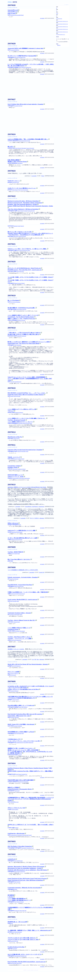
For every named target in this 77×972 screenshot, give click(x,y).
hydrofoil (20, 726)
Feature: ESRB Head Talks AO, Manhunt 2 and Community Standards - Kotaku (30, 206)
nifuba (10, 2)
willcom (20, 309)
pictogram (26, 189)
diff (16, 50)
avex (15, 640)
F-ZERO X (36, 518)
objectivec (21, 271)
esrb (33, 210)
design (10, 524)
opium (20, 532)
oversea (23, 320)
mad (31, 423)
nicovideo (19, 345)
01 (56, 10)
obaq (17, 827)
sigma (17, 699)
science (10, 140)
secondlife (18, 15)
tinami (22, 458)
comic (9, 809)
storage (17, 539)
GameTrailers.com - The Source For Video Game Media (23, 343)
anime (9, 163)
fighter (23, 283)
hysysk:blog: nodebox (14, 465)
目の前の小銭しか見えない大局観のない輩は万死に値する (23, 334)
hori (21, 105)
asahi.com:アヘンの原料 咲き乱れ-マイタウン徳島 (21, 530)
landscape (17, 790)
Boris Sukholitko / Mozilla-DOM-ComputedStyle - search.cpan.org (26, 961)
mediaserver (28, 67)
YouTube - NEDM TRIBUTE (15, 552)
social (9, 532)
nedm (16, 553)
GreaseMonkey (28, 506)
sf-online (14, 675)
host (12, 640)
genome (32, 148)
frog (12, 923)
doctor (20, 140)
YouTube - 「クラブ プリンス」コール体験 (19, 638)
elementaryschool (26, 140)
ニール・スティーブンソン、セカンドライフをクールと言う (24, 741)
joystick (16, 105)
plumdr (19, 733)
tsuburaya (25, 250)
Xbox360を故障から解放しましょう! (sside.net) (21, 705)
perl (18, 271)
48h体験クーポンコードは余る (16, 649)
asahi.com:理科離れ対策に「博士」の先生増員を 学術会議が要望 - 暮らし (28, 139)
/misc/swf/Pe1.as (12, 11)
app (12, 309)
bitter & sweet (12, 13)
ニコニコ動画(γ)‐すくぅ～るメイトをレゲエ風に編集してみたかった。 (27, 418)
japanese (26, 781)
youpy (30, 835)
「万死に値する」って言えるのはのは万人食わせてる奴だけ (24, 332)
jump (13, 809)
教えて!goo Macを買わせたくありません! (19, 559)
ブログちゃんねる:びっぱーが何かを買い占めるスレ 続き (23, 939)
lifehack (13, 539)
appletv (23, 67)
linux (17, 148)
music (15, 309)
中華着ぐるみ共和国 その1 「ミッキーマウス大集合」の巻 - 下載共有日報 (28, 592)
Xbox (38, 659)
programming (41, 506)
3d (15, 717)
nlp (18, 50)
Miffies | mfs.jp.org (13, 523)
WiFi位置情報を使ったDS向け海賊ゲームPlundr (21, 731)
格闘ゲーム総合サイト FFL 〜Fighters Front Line (21, 318)
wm (18, 309)
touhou (18, 901)
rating (19, 210)
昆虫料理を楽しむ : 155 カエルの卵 (17, 921)
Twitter (42, 175)
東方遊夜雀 (11, 895)
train (19, 189)
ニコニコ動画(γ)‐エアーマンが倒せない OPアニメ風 (22, 409)
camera (13, 699)
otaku (12, 458)
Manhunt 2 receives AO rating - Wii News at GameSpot (23, 201)
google (20, 236)
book (12, 226)
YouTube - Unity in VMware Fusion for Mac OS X (21, 620)
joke (9, 561)
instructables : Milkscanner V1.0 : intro (19, 715)
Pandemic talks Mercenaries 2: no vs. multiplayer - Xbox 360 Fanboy (27, 870)
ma (11, 381)
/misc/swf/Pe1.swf (13, 10)
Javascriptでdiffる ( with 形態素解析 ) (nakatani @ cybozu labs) (25, 48)
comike (19, 458)
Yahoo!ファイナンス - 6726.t (16, 476)
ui (26, 774)
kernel (19, 148)
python (23, 469)
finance (10, 478)
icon (18, 182)
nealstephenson (19, 742)
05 (56, 8)
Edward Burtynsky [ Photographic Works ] (20, 789)
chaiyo (21, 250)
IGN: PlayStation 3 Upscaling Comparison (20, 846)
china (12, 593)
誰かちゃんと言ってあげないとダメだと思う (20, 231)
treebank (18, 302)
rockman (21, 412)
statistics (16, 226)
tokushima (14, 532)
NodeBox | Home (13, 467)
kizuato (20, 860)
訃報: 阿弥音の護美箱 (13, 160)
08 (63, 21)
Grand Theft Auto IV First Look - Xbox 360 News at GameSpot (25, 880)
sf (15, 742)
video (15, 271)
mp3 (17, 774)
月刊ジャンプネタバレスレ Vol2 (16, 807)
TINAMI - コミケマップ (14, 457)
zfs (17, 396)
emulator (23, 451)
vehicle (15, 726)
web (19, 226)
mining (22, 226)
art (11, 469)
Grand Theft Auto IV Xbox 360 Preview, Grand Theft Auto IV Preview (27, 878)
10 (65, 21)
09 (61, 18)
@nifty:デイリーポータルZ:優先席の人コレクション (22, 188)
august (19, 586)
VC (33, 518)
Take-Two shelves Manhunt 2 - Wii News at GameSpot (23, 209)
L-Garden (10, 896)
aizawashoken (16, 478)
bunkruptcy (27, 478)
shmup (22, 901)
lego (18, 717)
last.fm (24, 309)
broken (25, 707)
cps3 (27, 451)
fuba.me (58, 45)
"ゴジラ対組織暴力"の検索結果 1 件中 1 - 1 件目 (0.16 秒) (23, 570)
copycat (19, 754)
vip (17, 941)
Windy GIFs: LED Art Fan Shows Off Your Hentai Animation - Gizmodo (28, 664)
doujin (15, 458)
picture (10, 182)
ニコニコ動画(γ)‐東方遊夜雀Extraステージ (19, 900)
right (16, 210)
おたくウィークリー (13, 673)
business (10, 336)
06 (57, 13)
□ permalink (33, 175)
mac (12, 271)
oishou (22, 478)
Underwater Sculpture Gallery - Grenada (19, 613)
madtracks (17, 910)
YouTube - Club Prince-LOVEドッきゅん (19, 636)
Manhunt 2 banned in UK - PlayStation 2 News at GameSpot (25, 202)
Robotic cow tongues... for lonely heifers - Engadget (23, 577)
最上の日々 (11, 146)
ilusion (24, 423)
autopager (20, 835)
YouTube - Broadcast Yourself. (16, 420)
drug (18, 532)
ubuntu (15, 438)
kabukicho (19, 640)
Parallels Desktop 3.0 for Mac (16, 947)
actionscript (13, 15)
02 (57, 18)
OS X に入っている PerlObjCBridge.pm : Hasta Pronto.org (24, 268)
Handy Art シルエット (14, 180)
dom (18, 601)
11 (66, 21)
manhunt (30, 210)
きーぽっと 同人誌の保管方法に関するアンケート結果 (22, 538)
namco (19, 283)
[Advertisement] (31, 30)
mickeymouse (21, 593)
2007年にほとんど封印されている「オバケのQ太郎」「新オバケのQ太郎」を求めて (31, 824)
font (20, 524)
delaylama (22, 631)
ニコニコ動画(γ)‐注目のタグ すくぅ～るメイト (20, 421)
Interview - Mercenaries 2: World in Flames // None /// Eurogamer (26, 866)
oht (20, 478)
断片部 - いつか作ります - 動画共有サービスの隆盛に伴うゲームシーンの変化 (29, 341)
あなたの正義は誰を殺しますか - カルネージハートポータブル (24, 954)
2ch (15, 941)
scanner (12, 717)
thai (18, 250)
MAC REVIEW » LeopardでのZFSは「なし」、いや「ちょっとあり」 (27, 393)
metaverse (31, 742)
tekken (16, 283)
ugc (15, 345)
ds (17, 733)
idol (13, 932)
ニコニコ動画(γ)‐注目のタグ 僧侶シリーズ (19, 627)
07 (62, 21)
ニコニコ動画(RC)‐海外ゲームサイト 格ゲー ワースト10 (23, 315)
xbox (20, 67)
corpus (14, 302)
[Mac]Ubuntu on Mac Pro (15, 437)
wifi (22, 733)
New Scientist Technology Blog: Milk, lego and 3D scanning (25, 714)
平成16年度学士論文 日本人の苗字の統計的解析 (21, 780)
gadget (17, 67)
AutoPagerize (35, 506)
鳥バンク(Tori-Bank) (13, 300)
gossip (10, 932)
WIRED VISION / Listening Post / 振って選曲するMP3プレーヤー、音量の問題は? (30, 771)
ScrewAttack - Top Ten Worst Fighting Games (21, 317)
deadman (14, 163)
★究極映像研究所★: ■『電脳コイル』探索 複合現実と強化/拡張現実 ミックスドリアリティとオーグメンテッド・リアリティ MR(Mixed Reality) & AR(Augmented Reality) (31, 799)
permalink (42, 18)
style (20, 963)
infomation (24, 148)
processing (15, 469)
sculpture (12, 614)
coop (16, 889)
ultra (29, 250)
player (20, 774)
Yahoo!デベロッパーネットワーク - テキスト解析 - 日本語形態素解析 (26, 377)
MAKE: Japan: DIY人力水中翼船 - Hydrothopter (21, 724)
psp (15, 860)
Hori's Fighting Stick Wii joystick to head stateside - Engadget (25, 104)
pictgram (14, 182)
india (21, 614)
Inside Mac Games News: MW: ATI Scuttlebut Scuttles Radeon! (26, 394)
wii (19, 105)
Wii (31, 518)
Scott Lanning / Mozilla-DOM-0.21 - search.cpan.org (22, 599)
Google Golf (41, 572)
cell (15, 901)
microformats (25, 835)
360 (35, 659)
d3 (25, 910)
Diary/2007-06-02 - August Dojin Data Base (20, 584)
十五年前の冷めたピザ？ (14, 739)
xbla (23, 910)
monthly (16, 809)
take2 (22, 210)
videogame (11, 57)
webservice (18, 381)
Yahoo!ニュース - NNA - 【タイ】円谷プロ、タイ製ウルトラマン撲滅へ (27, 248)
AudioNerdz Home (13, 629)
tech (9, 15)
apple (12, 396)
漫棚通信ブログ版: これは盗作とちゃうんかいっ (21, 748)
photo (12, 790)
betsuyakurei (15, 189)
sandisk (23, 774)
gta (15, 881)
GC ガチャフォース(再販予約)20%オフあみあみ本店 (22, 55)
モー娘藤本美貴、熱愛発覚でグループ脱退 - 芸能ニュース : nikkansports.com (29, 930)
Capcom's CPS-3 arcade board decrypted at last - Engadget (25, 449)
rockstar (25, 210)
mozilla (14, 601)
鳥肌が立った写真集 (13, 787)
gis (15, 733)
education (15, 140)
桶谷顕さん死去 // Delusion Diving (17, 161)
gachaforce (21, 57)
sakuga (16, 412)
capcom (16, 57)
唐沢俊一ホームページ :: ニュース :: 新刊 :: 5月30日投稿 (23, 750)
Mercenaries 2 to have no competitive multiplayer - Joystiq (24, 868)
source (28, 148)
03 (58, 18)
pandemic (23, 871)
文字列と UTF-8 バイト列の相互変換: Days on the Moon (23, 689)
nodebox (20, 469)
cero (22, 586)
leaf (18, 860)
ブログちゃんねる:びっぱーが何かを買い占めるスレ (22, 937)
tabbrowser (15, 236)
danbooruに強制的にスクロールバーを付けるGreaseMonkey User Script (27, 487)
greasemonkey (14, 835)
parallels (15, 948)
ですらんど (11, 411)
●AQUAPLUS (11, 859)
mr (17, 802)
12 (56, 16)
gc (24, 57)
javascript (13, 50)
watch (15, 336)
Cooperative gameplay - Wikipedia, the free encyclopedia (24, 887)
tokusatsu (11, 250)
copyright (16, 593)
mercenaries (17, 871)
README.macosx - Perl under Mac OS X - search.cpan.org (24, 269)
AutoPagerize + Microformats (16, 833)
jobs (15, 396)
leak (19, 396)
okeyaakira (20, 163)
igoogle (24, 236)
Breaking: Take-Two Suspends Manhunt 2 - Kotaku (22, 204)
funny (12, 553)
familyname (21, 781)
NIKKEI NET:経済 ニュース (15, 475)
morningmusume (18, 932)
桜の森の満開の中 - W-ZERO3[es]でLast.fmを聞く (21, 307)
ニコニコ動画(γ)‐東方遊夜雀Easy (17, 898)
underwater (16, 614)
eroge (28, 423)
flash (22, 15)
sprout (12, 941)
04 (59, 18)
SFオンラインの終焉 (13, 671)
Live (33, 659)
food (9, 923)
